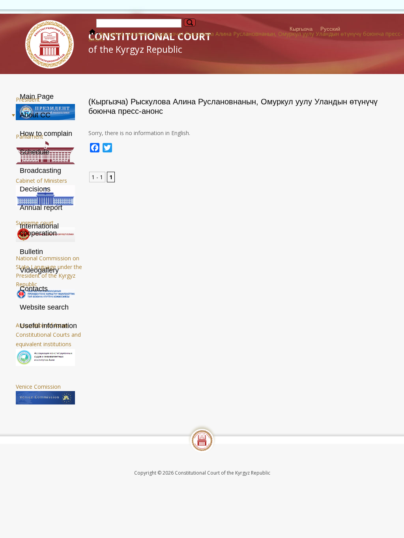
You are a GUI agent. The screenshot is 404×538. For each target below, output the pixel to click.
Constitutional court (149, 43)
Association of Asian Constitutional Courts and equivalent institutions (48, 334)
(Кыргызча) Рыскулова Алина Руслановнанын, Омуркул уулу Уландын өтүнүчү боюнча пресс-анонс (245, 36)
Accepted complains (125, 33)
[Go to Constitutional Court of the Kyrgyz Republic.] (92, 33)
